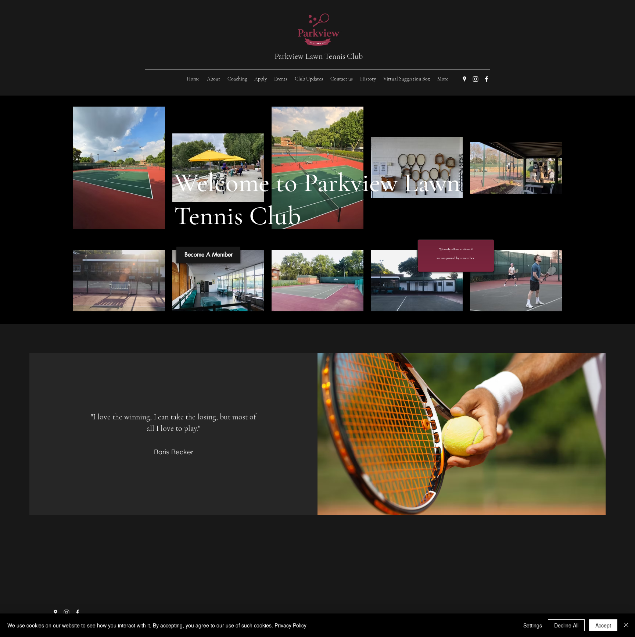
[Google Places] (464, 79)
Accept (603, 625)
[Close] (626, 625)
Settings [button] (532, 625)
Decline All (566, 625)
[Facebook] (486, 79)
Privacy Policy (290, 625)
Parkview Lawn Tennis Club (319, 56)
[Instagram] (475, 79)
